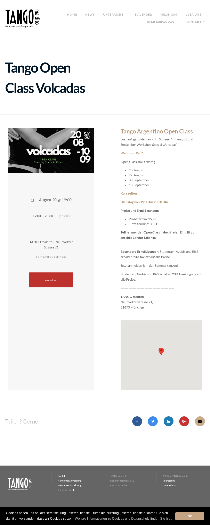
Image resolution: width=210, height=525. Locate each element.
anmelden (51, 280)
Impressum (169, 480)
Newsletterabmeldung (69, 485)
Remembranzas (160, 22)
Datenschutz (169, 485)
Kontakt (193, 22)
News (90, 14)
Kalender (143, 14)
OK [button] (190, 516)
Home (72, 14)
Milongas (168, 14)
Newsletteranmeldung (69, 480)
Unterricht (113, 14)
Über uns (193, 14)
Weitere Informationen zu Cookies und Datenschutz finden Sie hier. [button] (123, 518)
